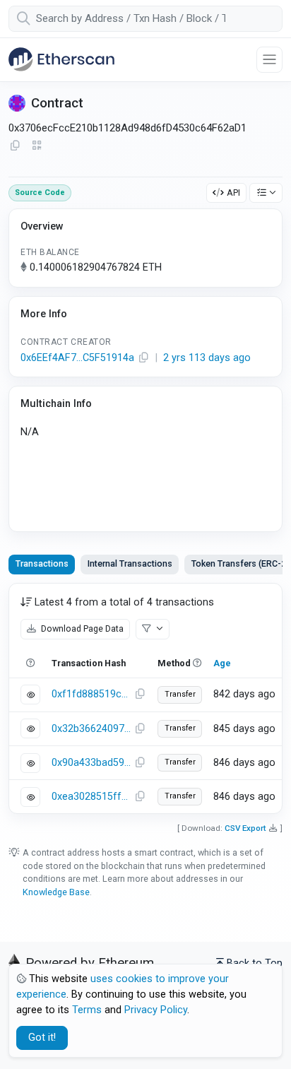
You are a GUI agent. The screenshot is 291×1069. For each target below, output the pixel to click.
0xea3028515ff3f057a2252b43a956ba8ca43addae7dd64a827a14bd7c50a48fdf (91, 797)
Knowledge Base (56, 892)
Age (222, 663)
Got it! (42, 1038)
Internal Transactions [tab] (130, 563)
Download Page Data (81, 628)
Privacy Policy (155, 1010)
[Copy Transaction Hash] (139, 694)
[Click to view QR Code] (37, 146)
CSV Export (245, 828)
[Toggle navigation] (269, 60)
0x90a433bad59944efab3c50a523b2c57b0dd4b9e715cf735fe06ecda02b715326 (91, 763)
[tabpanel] (145, 698)
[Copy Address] (14, 146)
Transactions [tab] (42, 563)
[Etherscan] (61, 59)
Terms (87, 1010)
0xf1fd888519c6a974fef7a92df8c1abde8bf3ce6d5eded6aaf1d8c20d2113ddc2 (91, 694)
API (233, 192)
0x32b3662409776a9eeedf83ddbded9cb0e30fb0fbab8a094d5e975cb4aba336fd (91, 729)
